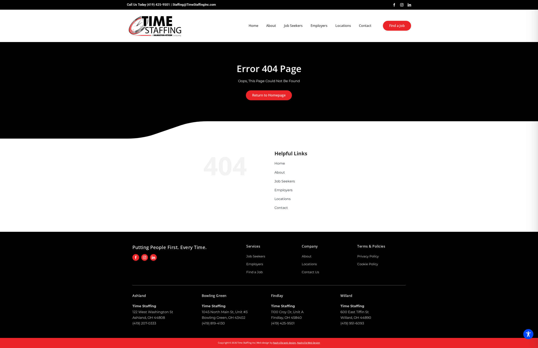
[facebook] (394, 5)
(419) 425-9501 (158, 5)
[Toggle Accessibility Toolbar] (528, 334)
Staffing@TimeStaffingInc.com (194, 5)
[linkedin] (409, 5)
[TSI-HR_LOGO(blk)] (155, 15)
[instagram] (402, 5)
